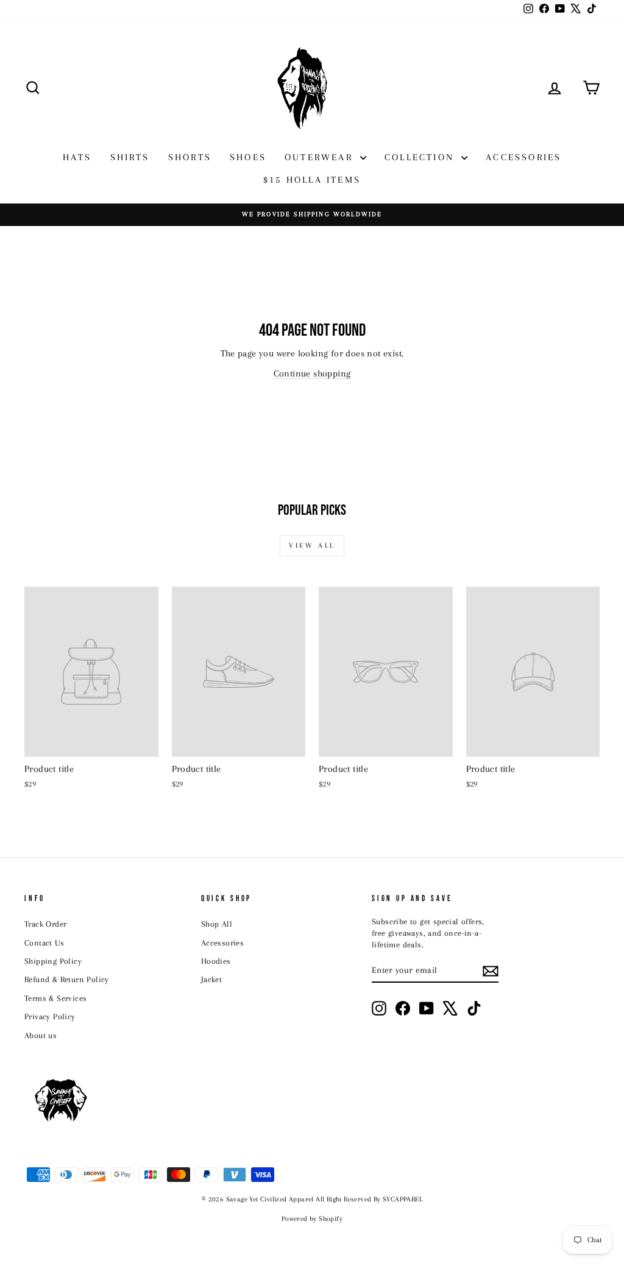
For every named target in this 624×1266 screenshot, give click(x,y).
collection (421, 157)
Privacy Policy (50, 1016)
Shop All (216, 923)
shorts (189, 157)
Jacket (211, 979)
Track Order (45, 923)
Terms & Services (55, 998)
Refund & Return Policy (66, 979)
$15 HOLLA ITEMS (312, 179)
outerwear (321, 157)
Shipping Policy (53, 961)
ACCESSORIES (523, 157)
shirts (130, 157)
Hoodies (216, 961)
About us (40, 1035)
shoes (248, 157)
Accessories (222, 942)
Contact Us (44, 942)
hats (77, 157)
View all (312, 546)
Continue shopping (312, 373)
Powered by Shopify (312, 1219)
